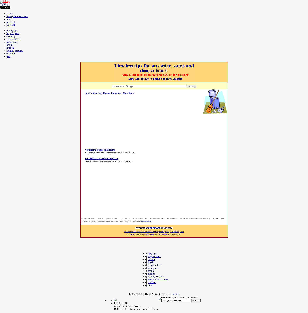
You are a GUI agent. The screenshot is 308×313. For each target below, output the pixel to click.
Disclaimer (175, 232)
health (9, 45)
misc (8, 19)
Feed (182, 232)
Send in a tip (141, 232)
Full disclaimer (146, 221)
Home (87, 93)
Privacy (168, 232)
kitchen (10, 47)
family (9, 13)
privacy (175, 294)
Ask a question (130, 232)
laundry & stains (14, 50)
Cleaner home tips (112, 93)
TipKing (4, 4)
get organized (13, 39)
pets (8, 56)
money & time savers (17, 16)
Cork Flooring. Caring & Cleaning (100, 150)
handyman (11, 42)
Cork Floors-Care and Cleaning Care (101, 158)
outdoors (10, 53)
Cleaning (96, 93)
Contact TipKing (152, 232)
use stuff (10, 25)
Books (161, 232)
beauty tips (11, 30)
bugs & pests (12, 33)
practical (10, 22)
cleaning (10, 36)
